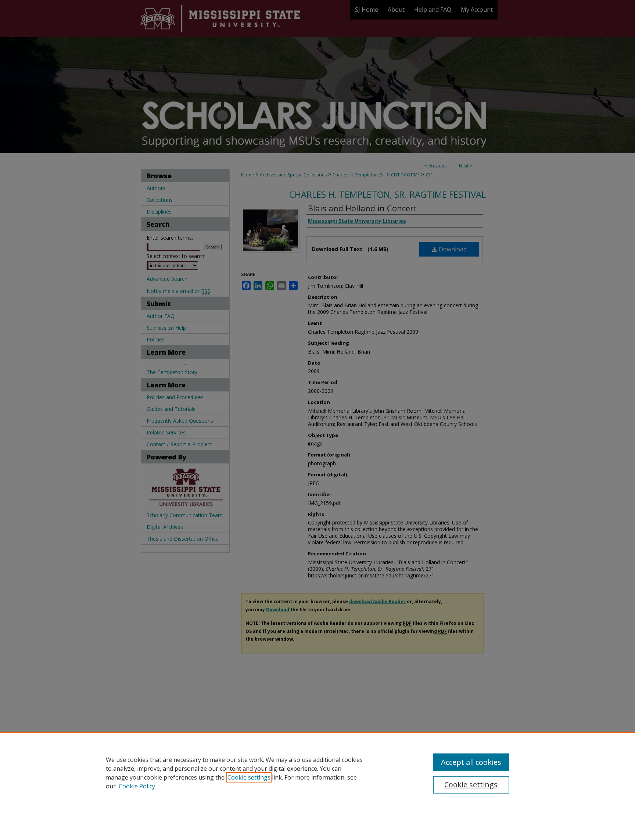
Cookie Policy (137, 786)
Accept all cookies (471, 762)
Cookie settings (248, 777)
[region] (317, 772)
